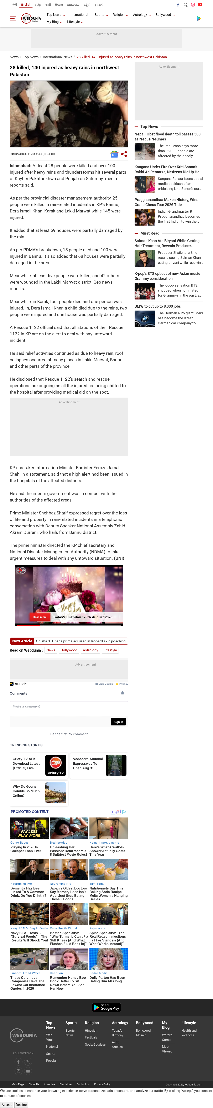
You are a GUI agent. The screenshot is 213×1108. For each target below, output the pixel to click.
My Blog (53, 22)
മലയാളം (73, 4)
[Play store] (199, 18)
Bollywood (163, 15)
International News (57, 57)
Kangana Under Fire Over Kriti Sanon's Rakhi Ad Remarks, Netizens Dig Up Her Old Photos (168, 169)
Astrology (140, 15)
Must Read (150, 233)
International (79, 15)
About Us (34, 1084)
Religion (119, 15)
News (14, 57)
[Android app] (106, 1007)
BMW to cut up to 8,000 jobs (158, 306)
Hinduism (91, 1030)
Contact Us (83, 1084)
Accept (7, 1105)
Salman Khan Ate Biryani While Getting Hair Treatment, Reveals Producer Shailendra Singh (167, 243)
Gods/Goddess (95, 1044)
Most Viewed (167, 1049)
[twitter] (185, 4)
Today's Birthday (117, 1033)
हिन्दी (14, 4)
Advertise (49, 1084)
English (26, 4)
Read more (39, 615)
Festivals (91, 1037)
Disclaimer (65, 1084)
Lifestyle (73, 22)
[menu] (14, 18)
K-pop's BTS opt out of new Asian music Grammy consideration (167, 276)
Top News (54, 15)
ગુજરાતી (98, 4)
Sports (99, 15)
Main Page (18, 1084)
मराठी (48, 4)
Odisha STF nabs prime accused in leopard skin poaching (81, 641)
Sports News (70, 1033)
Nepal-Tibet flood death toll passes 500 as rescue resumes (168, 136)
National (52, 1047)
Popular (51, 1061)
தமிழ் (38, 4)
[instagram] (193, 4)
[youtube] (200, 4)
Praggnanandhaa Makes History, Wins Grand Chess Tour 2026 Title (166, 202)
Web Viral (49, 1037)
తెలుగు (59, 4)
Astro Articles (117, 1044)
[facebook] (178, 4)
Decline (21, 1105)
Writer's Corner (167, 1037)
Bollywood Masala (143, 1033)
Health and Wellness (189, 1033)
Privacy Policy (102, 1084)
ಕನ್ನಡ (86, 4)
